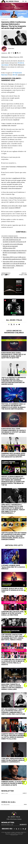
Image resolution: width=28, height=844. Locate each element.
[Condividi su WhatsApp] (9, 53)
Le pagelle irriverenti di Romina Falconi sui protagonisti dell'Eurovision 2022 (13, 246)
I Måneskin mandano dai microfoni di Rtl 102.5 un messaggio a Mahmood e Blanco (14, 252)
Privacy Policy (23, 832)
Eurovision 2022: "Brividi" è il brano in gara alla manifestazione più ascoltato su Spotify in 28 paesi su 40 (14, 239)
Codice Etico (18, 832)
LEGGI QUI (21, 75)
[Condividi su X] (13, 53)
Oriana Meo (11, 48)
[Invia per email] (20, 53)
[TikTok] (25, 829)
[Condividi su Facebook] (11, 53)
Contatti (13, 832)
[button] (17, 53)
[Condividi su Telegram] (15, 53)
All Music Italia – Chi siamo (6, 832)
